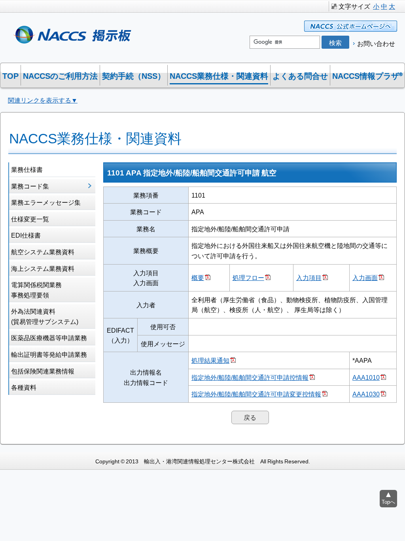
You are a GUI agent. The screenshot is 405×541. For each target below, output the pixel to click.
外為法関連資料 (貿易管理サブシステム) (44, 316)
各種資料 (23, 387)
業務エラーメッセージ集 (46, 202)
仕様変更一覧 (30, 218)
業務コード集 (30, 185)
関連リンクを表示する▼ (43, 100)
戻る (250, 417)
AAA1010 (366, 377)
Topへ (388, 501)
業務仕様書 (27, 169)
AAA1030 (366, 393)
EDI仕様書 (26, 235)
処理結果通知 (210, 360)
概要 (197, 277)
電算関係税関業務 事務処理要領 (36, 289)
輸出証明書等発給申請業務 (49, 354)
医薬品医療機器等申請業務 (49, 337)
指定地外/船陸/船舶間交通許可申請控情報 (249, 377)
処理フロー (248, 277)
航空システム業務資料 (42, 251)
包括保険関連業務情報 (42, 370)
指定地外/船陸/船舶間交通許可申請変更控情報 (256, 393)
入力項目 (309, 277)
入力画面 (365, 277)
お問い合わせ (376, 43)
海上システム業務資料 (42, 268)
